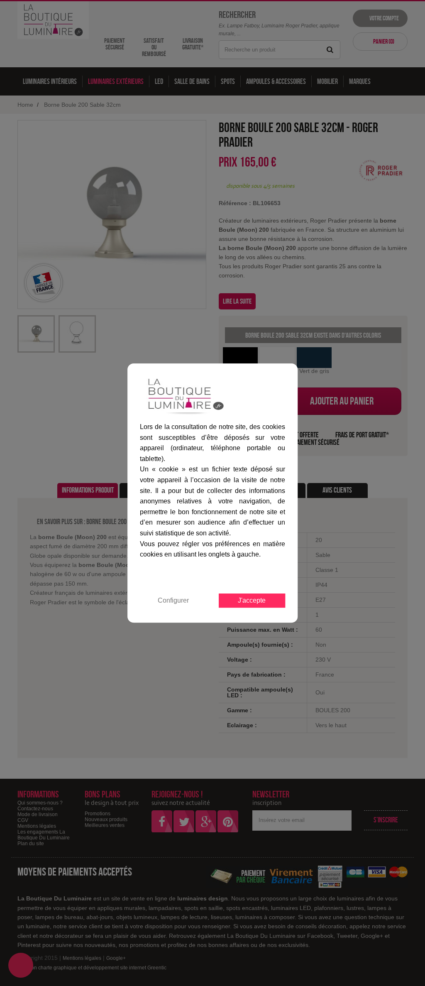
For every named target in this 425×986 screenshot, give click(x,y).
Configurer (173, 600)
